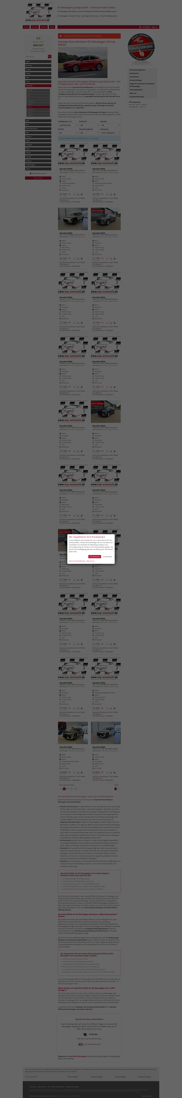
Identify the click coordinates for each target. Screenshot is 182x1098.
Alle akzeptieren (95, 556)
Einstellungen (107, 556)
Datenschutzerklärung (77, 561)
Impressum (90, 561)
